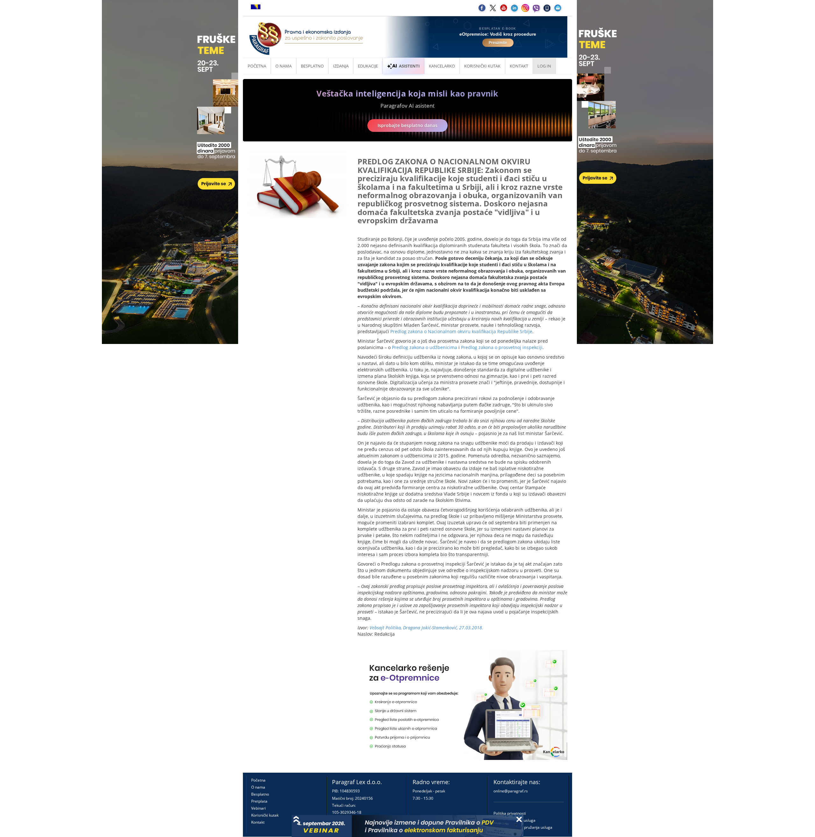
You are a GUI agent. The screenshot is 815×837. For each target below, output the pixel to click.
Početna (257, 66)
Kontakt (258, 822)
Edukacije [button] (368, 66)
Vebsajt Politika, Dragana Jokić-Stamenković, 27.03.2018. (426, 628)
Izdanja (341, 66)
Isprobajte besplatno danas (407, 125)
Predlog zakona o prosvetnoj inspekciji (501, 347)
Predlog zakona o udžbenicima (424, 347)
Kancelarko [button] (442, 66)
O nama (283, 66)
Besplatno (312, 66)
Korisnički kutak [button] (482, 66)
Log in (544, 66)
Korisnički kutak (265, 815)
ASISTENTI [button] (409, 66)
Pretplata (259, 801)
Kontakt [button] (519, 66)
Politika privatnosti (509, 813)
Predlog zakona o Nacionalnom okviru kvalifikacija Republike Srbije (461, 331)
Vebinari (258, 808)
